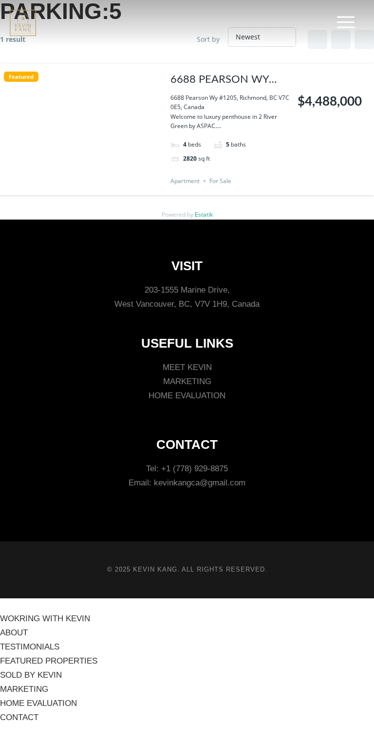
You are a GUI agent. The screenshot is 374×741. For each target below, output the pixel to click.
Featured (21, 76)
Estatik (204, 214)
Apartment (185, 181)
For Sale (220, 181)
